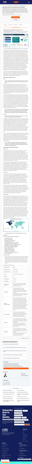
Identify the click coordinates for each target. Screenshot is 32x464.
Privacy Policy (22, 462)
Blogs (23, 432)
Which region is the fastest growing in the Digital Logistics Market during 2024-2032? (15, 351)
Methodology (20, 24)
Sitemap (24, 439)
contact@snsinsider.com (23, 455)
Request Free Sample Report (24, 48)
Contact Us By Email (7, 384)
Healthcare (24, 417)
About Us (24, 430)
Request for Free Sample (16, 27)
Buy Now (16, 19)
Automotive (25, 410)
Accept (5, 462)
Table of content (10, 24)
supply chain (13, 66)
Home (3, 5)
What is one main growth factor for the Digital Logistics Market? (12, 354)
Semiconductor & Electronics (19, 422)
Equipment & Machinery (18, 415)
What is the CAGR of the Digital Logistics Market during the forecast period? (14, 347)
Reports (6, 5)
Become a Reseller (25, 441)
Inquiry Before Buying (24, 375)
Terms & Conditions (27, 462)
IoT (9, 111)
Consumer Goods (4, 453)
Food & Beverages (17, 417)
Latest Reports (25, 436)
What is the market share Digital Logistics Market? (10, 344)
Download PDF (16, 17)
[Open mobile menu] (29, 2)
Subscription (25, 437)
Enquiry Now (25, 233)
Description (5, 24)
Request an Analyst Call (16, 368)
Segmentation (16, 24)
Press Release (25, 434)
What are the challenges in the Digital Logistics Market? (11, 358)
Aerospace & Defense (18, 410)
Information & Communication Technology (13, 5)
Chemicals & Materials (5, 448)
